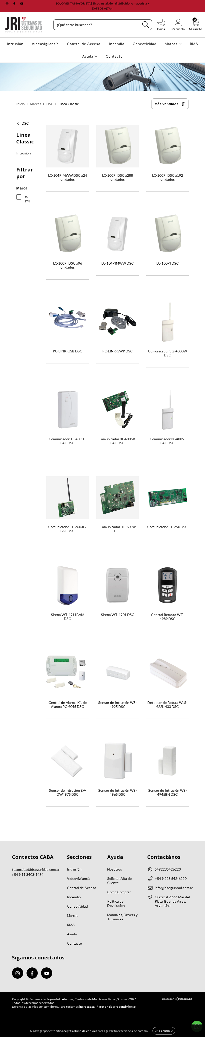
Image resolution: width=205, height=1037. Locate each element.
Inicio (20, 104)
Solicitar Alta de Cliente (119, 880)
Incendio (116, 44)
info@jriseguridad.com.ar (174, 888)
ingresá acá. (87, 1006)
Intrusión (15, 44)
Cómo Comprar (119, 892)
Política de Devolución (116, 903)
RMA (194, 44)
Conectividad (144, 44)
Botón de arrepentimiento (117, 1006)
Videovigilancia (45, 44)
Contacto (114, 56)
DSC (50, 104)
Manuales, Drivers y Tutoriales (122, 917)
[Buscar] (146, 25)
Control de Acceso (83, 44)
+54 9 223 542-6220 (170, 878)
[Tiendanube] (177, 999)
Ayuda (88, 56)
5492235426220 (168, 869)
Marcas (171, 44)
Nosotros (114, 869)
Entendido (164, 1030)
